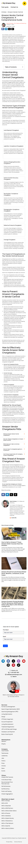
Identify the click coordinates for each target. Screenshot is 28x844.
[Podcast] (18, 661)
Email (4, 636)
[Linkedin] (3, 661)
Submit (5, 645)
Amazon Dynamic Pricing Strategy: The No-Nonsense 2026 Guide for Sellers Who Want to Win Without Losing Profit (12, 604)
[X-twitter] (13, 661)
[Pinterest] (13, 665)
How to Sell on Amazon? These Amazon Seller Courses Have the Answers (12, 543)
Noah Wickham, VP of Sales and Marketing (16, 23)
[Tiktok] (18, 665)
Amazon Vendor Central (15, 12)
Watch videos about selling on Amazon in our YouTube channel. (13, 695)
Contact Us (14, 7)
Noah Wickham (13, 501)
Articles (3, 12)
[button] (2, 29)
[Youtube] (23, 661)
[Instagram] (8, 665)
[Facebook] (8, 661)
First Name (6, 629)
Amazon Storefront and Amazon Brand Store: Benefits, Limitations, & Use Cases (13, 573)
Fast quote (4, 7)
